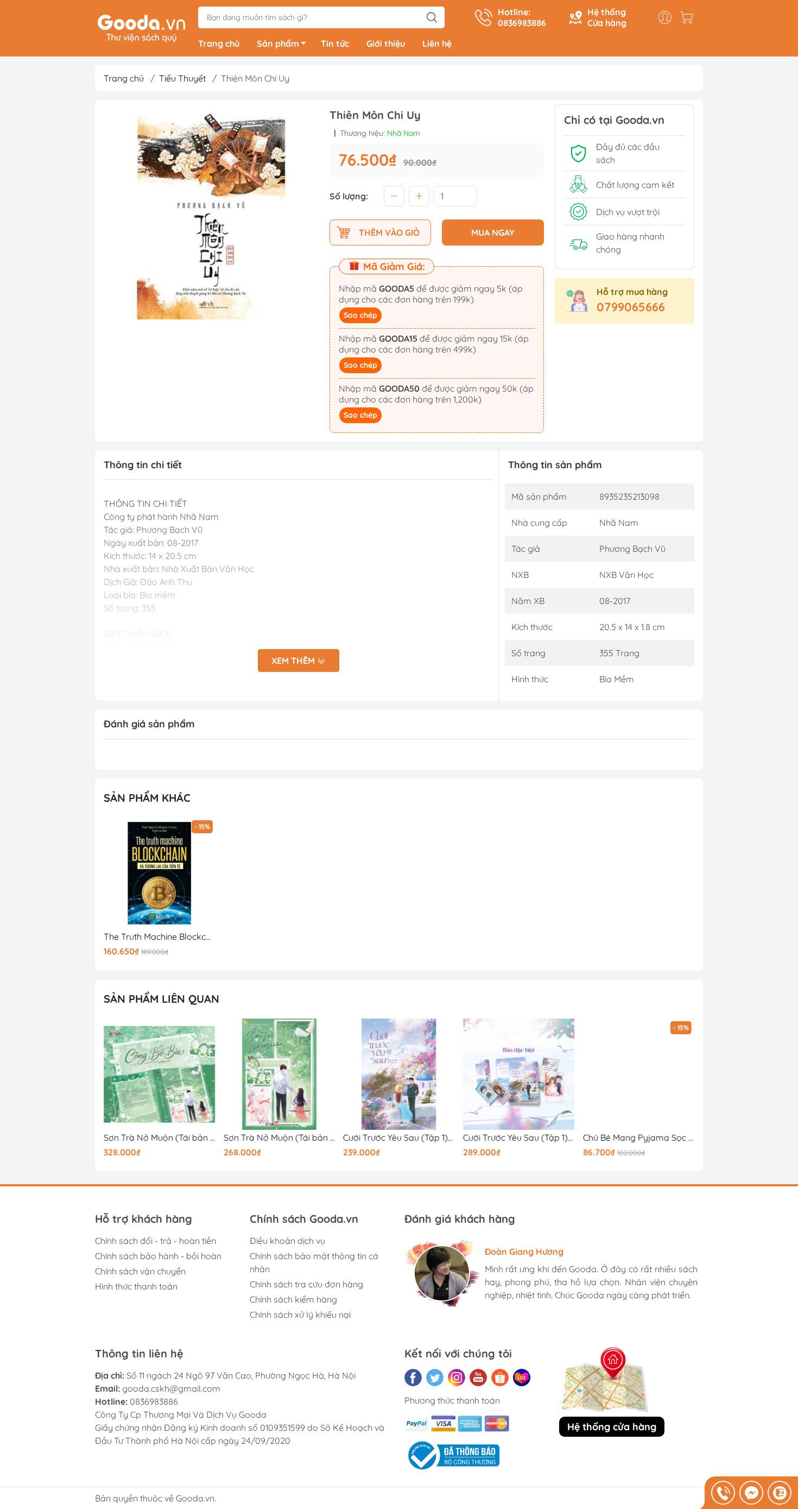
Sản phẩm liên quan (161, 998)
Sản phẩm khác (147, 797)
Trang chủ (218, 43)
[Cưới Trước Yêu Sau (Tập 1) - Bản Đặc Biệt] (519, 1074)
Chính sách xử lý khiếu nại (300, 1314)
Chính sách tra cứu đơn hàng (306, 1284)
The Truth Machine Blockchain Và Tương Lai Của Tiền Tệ (160, 937)
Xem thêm (294, 660)
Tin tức (335, 43)
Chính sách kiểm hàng (293, 1299)
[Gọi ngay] (723, 1493)
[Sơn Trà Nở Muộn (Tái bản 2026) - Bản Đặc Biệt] (160, 1074)
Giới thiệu (385, 43)
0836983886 (154, 1401)
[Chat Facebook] (751, 1493)
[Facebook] (413, 1377)
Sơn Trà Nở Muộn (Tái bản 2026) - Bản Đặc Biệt (160, 1138)
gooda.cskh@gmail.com (171, 1388)
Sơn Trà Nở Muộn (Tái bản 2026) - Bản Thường (279, 1138)
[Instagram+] (456, 1377)
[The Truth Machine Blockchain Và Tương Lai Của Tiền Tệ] (160, 873)
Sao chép (360, 315)
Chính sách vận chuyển (140, 1271)
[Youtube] (478, 1377)
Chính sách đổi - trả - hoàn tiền (155, 1240)
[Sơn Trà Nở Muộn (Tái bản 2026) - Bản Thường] (279, 1074)
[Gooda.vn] (141, 27)
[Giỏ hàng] (689, 17)
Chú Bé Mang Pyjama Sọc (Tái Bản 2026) (638, 1138)
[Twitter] (435, 1377)
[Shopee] (500, 1377)
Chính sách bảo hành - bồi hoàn (158, 1255)
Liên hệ (437, 43)
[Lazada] (521, 1377)
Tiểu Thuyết (182, 78)
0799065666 (631, 307)
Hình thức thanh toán (136, 1286)
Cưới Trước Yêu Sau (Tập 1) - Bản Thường (399, 1138)
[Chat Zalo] (779, 1493)
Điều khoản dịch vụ (287, 1240)
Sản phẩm (278, 43)
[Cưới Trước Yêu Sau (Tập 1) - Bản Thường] (399, 1074)
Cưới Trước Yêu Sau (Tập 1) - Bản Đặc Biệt (519, 1138)
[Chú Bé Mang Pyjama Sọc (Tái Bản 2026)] (638, 1074)
